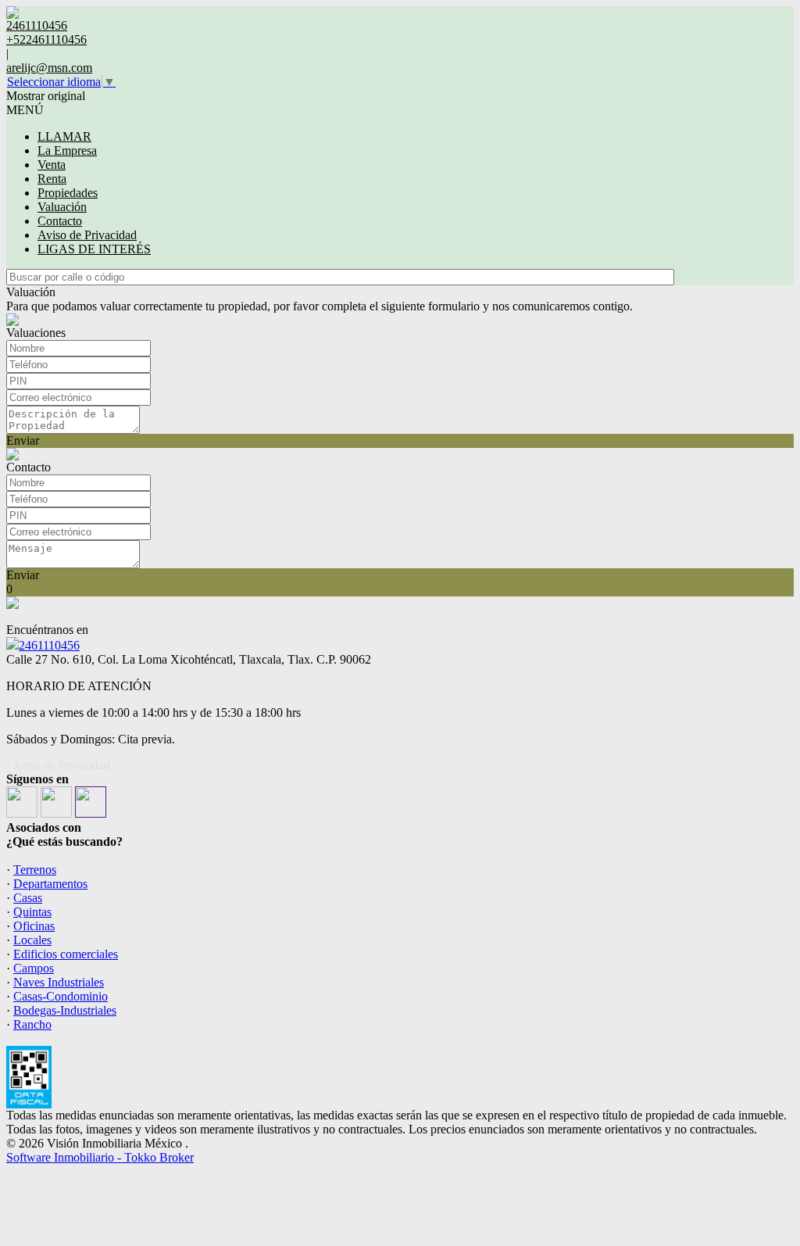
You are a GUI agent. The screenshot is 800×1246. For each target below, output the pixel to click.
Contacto (60, 220)
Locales (32, 940)
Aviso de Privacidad (87, 235)
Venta (52, 164)
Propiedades (68, 192)
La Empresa (67, 150)
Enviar (22, 440)
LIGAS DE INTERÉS (94, 249)
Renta (52, 178)
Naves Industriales (58, 982)
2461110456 (49, 645)
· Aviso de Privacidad (58, 765)
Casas (27, 897)
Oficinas (34, 926)
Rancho (32, 1024)
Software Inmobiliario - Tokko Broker (100, 1157)
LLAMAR (64, 136)
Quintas (32, 911)
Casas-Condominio (60, 996)
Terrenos (34, 869)
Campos (33, 968)
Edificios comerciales (65, 954)
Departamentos (50, 883)
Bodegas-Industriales (64, 1010)
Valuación (62, 206)
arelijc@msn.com (49, 67)
